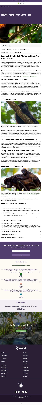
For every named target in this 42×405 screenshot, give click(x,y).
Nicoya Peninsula (11, 194)
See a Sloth (3, 373)
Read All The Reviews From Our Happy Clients (21, 265)
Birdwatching (3, 375)
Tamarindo (17, 198)
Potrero (21, 198)
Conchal (24, 198)
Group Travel (3, 363)
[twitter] (19, 392)
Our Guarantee (25, 373)
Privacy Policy (25, 375)
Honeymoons (3, 360)
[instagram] (23, 392)
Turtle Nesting (3, 376)
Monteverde (17, 194)
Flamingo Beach (25, 363)
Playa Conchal (25, 355)
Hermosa (30, 198)
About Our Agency (26, 367)
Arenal (21, 194)
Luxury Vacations (4, 358)
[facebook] (16, 392)
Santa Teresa (25, 361)
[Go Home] (21, 3)
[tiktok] (26, 392)
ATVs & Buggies (3, 370)
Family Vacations (4, 355)
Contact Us (25, 376)
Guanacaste (5, 194)
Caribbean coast (33, 194)
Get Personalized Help (21, 331)
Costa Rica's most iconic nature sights (30, 76)
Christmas (3, 361)
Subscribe (21, 255)
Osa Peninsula (27, 193)
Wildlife (4, 6)
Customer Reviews (26, 370)
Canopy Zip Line (3, 367)
